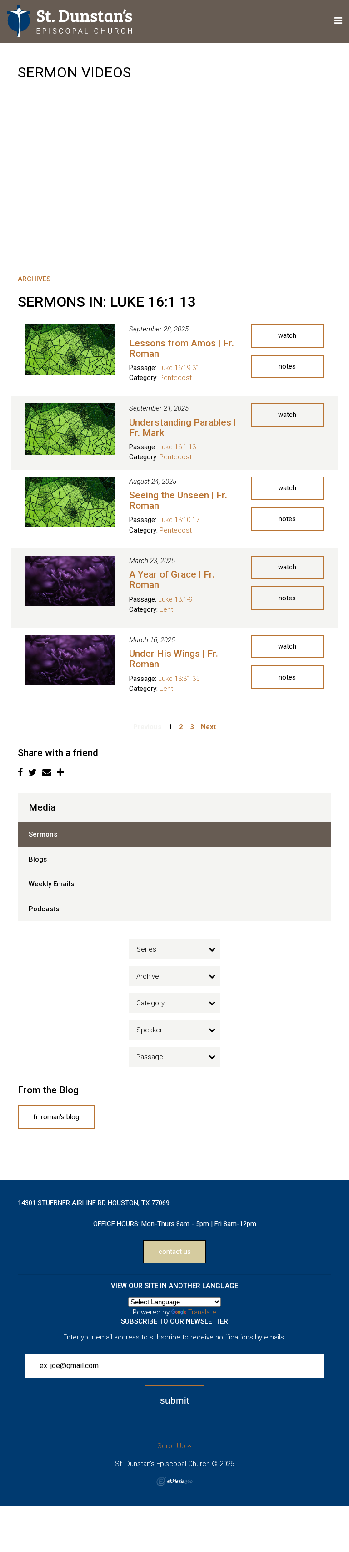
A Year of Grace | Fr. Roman (171, 579)
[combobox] (174, 949)
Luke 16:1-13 (177, 447)
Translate (202, 1312)
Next (208, 727)
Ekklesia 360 (174, 1481)
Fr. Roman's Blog (56, 1117)
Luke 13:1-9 (175, 599)
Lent (166, 609)
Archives (34, 279)
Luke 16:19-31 (178, 368)
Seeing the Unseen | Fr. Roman (178, 500)
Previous (147, 727)
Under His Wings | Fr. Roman (173, 658)
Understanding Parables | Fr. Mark (182, 427)
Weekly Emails (51, 884)
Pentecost (176, 378)
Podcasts (44, 909)
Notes (287, 366)
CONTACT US (175, 1252)
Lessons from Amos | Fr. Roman (181, 348)
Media (42, 807)
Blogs (38, 859)
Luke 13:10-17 (178, 520)
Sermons (43, 834)
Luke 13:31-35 (178, 679)
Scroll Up (172, 1446)
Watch (287, 335)
